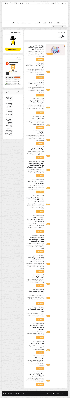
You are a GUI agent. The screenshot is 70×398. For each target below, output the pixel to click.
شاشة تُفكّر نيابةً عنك (38, 118)
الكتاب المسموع (37, 22)
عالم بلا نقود (40, 133)
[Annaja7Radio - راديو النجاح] (59, 12)
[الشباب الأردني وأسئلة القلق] (17, 99)
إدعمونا (42, 3)
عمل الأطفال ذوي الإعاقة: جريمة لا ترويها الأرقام (8, 105)
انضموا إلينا (53, 3)
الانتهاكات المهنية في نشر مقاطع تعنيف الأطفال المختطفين (36, 327)
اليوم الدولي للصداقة (38, 277)
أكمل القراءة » (40, 59)
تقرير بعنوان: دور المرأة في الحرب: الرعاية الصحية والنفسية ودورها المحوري (36, 259)
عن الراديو (64, 3)
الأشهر (7, 92)
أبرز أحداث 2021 (39, 358)
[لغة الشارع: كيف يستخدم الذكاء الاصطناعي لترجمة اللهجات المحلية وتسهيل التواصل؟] (17, 121)
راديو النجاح (41, 45)
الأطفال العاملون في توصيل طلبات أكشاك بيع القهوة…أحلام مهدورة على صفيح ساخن (35, 165)
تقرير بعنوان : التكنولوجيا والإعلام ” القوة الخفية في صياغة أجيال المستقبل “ (36, 239)
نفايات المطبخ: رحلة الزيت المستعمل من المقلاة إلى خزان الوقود (9, 112)
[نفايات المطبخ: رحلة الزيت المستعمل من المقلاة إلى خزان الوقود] (17, 111)
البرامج (44, 22)
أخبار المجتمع (57, 22)
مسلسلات (24, 22)
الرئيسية (62, 32)
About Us (38, 3)
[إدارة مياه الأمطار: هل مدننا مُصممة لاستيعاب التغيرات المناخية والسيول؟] (17, 132)
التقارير (29, 22)
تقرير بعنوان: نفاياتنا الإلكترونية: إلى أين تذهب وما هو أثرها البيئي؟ (35, 219)
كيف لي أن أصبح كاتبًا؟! (37, 343)
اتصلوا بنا (47, 3)
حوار (18, 22)
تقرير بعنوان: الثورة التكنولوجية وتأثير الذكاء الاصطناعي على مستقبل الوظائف (35, 199)
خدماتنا (58, 3)
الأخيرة (17, 92)
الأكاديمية (12, 22)
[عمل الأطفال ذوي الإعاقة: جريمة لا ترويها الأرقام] (17, 105)
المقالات (50, 22)
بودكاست (64, 22)
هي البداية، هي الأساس (37, 149)
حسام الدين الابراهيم (39, 161)
